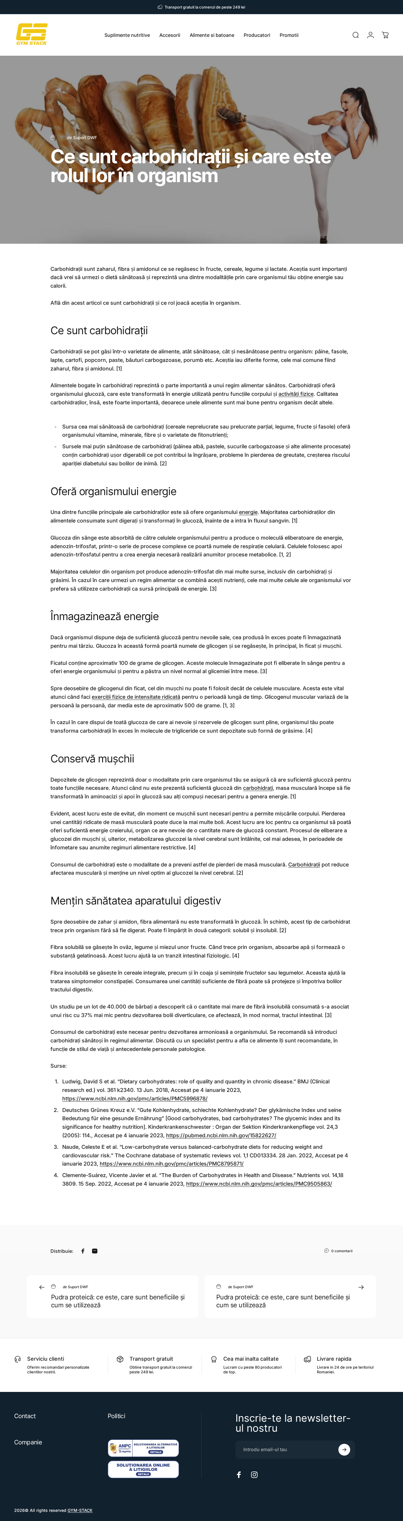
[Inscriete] (344, 1450)
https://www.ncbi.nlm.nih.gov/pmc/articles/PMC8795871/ (172, 1164)
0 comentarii (342, 1251)
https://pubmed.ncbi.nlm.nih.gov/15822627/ (221, 1135)
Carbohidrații (304, 864)
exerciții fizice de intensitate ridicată (136, 697)
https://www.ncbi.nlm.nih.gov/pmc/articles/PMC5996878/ (135, 1098)
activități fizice (296, 394)
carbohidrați (258, 788)
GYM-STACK (80, 1510)
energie (248, 512)
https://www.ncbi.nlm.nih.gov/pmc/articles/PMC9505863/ (259, 1184)
